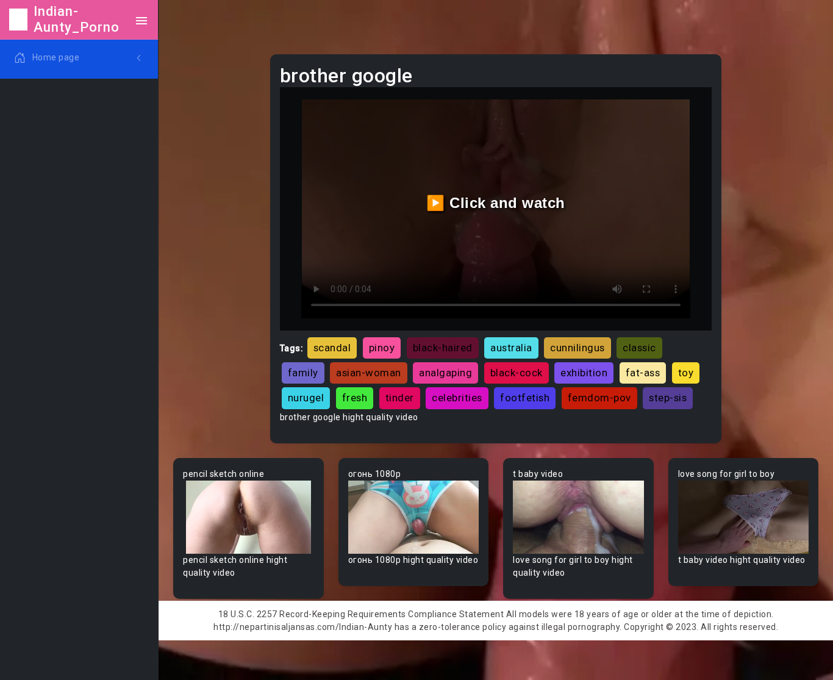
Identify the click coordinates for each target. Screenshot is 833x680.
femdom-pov (599, 398)
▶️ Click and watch (495, 203)
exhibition (583, 373)
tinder (399, 398)
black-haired (443, 348)
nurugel (306, 398)
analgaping (445, 373)
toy (686, 373)
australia (511, 348)
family (303, 373)
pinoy (382, 348)
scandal (332, 348)
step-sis (668, 398)
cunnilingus (577, 348)
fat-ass (643, 373)
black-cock (516, 373)
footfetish (524, 398)
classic (639, 348)
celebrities (457, 398)
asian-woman (368, 373)
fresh (355, 398)
